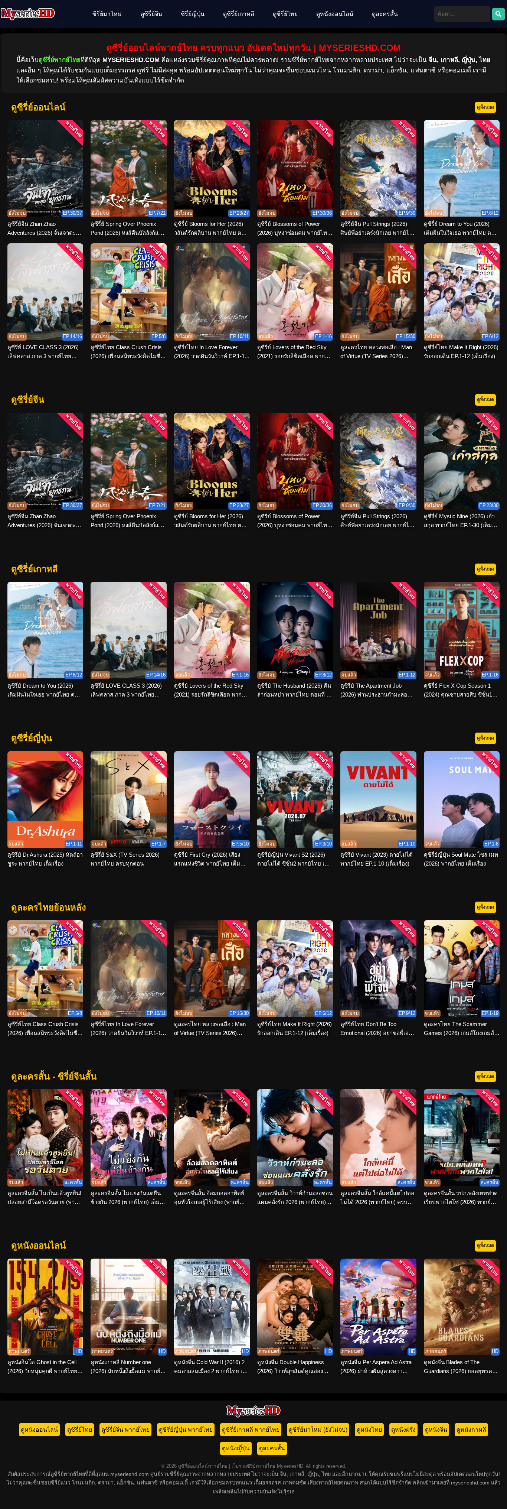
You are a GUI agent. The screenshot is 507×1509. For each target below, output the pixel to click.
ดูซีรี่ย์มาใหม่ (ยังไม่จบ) (318, 1430)
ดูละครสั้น (385, 14)
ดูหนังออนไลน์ (334, 14)
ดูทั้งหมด (485, 107)
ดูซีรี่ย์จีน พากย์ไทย (125, 1430)
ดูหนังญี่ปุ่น (236, 1448)
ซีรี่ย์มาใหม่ (107, 14)
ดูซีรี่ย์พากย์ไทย (60, 60)
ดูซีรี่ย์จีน (151, 14)
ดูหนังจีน (436, 1430)
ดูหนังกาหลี (471, 1430)
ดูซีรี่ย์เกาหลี (238, 14)
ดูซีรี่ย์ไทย (285, 14)
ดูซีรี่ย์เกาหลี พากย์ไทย (250, 1430)
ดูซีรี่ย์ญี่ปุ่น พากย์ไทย (186, 1430)
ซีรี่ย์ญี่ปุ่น (193, 14)
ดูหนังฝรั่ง (403, 1430)
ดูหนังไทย (369, 1430)
